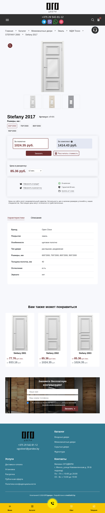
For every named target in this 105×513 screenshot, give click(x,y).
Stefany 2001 (20, 353)
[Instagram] (61, 22)
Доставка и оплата (13, 464)
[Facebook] (55, 22)
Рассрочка (10, 474)
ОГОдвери (48, 495)
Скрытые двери (61, 446)
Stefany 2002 (52, 353)
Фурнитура (59, 451)
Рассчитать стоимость (68, 153)
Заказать (39, 153)
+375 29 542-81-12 (53, 17)
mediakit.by (70, 495)
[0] (98, 19)
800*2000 (37, 126)
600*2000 (12, 126)
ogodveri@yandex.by (28, 448)
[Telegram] (44, 22)
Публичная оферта (14, 479)
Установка (10, 469)
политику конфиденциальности (53, 405)
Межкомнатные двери (65, 442)
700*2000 (24, 126)
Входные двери (61, 437)
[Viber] (50, 22)
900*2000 (12, 131)
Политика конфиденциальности (20, 484)
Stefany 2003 (85, 353)
